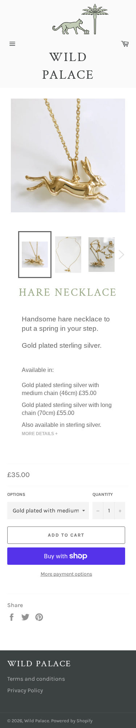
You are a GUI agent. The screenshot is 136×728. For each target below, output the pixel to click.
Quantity (102, 494)
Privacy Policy (25, 690)
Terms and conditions (36, 678)
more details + (40, 433)
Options (16, 494)
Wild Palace (68, 66)
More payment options (66, 574)
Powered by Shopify (71, 720)
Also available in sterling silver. (61, 424)
